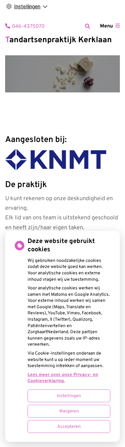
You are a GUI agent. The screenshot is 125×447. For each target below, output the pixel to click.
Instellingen (69, 396)
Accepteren (69, 426)
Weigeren (69, 411)
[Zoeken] (87, 26)
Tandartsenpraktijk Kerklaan (58, 40)
